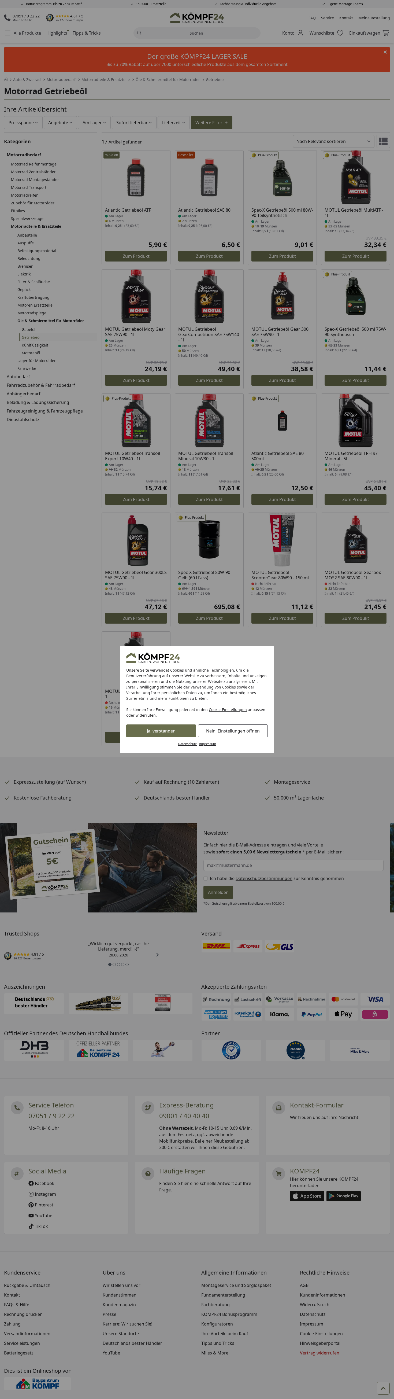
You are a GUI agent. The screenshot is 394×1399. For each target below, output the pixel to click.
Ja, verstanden (161, 731)
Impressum (207, 744)
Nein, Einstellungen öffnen (233, 731)
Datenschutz (187, 744)
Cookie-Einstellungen (228, 709)
